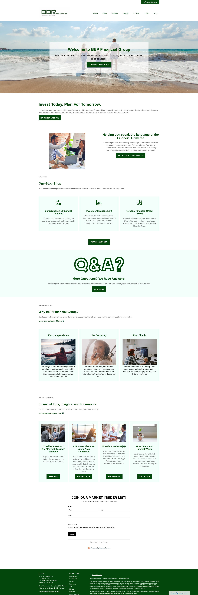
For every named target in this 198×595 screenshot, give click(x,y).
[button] (95, 13)
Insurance (72, 584)
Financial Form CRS (97, 575)
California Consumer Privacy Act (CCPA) (142, 591)
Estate (71, 581)
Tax (70, 586)
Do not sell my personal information (128, 593)
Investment (73, 579)
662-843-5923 (48, 576)
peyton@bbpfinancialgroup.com (49, 591)
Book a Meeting (151, 2)
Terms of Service (103, 542)
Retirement (73, 576)
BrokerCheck (125, 578)
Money (71, 589)
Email (69, 515)
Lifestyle (72, 592)
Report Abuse (93, 542)
